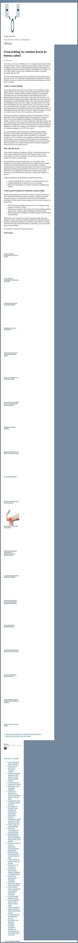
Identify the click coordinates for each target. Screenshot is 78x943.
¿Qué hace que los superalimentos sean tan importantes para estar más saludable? (14, 919)
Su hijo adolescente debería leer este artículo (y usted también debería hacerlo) (14, 776)
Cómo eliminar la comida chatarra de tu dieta (14, 861)
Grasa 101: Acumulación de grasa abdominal (13, 830)
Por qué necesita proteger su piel (13, 897)
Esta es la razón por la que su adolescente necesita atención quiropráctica (14, 846)
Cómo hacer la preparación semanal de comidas (12, 768)
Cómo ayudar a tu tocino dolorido (13, 825)
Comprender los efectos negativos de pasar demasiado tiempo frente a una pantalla (14, 837)
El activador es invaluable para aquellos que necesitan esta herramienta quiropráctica (13, 810)
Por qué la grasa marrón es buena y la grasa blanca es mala (14, 855)
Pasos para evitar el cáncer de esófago (14, 884)
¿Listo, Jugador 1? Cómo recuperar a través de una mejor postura (14, 910)
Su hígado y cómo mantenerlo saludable (14, 788)
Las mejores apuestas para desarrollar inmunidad (12, 878)
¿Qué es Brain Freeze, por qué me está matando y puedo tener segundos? (14, 890)
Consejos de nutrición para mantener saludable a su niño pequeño (14, 871)
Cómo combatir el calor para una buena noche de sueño (13, 902)
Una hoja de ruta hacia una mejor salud (17, 736)
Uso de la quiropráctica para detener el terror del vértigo (23, 734)
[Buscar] (5, 748)
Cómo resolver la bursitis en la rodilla (14, 783)
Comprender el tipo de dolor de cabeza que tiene (14, 802)
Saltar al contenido (7, 2)
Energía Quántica (9, 36)
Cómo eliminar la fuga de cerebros (13, 763)
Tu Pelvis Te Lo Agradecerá (13, 866)
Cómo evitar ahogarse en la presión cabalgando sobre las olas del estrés (14, 795)
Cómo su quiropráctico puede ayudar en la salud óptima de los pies (14, 820)
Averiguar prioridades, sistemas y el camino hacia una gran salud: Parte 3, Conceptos (14, 930)
